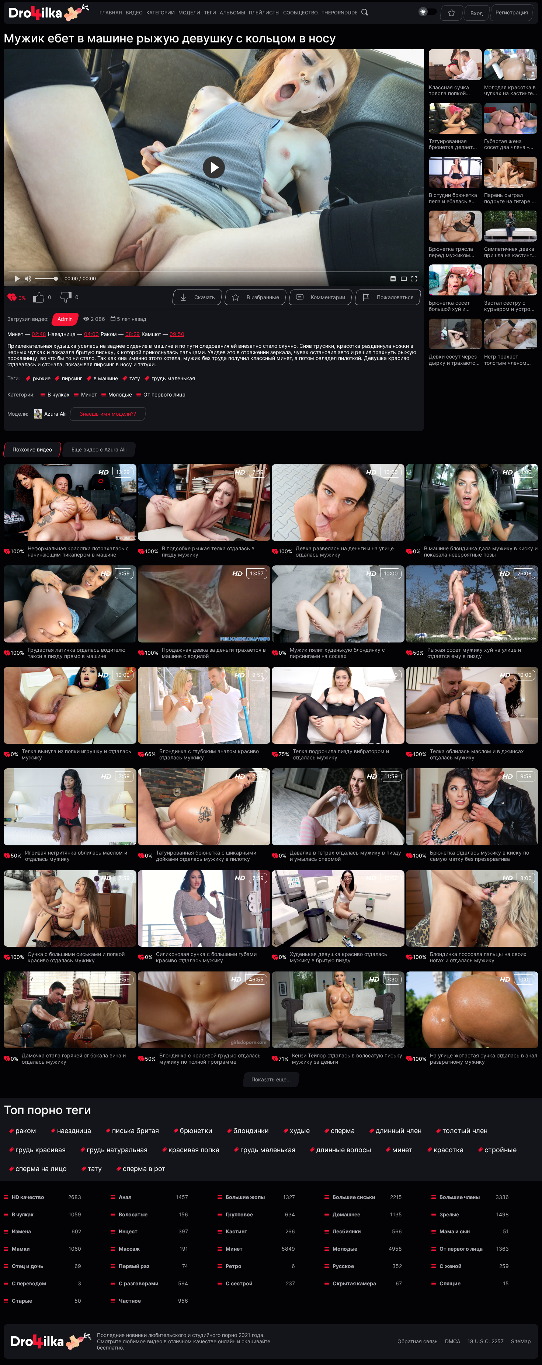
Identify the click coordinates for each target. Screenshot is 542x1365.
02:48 (39, 334)
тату (95, 1168)
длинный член (398, 1130)
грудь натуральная (117, 1150)
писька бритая (135, 1130)
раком (25, 1130)
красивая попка (193, 1150)
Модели (189, 12)
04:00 (91, 334)
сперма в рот (144, 1168)
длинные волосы (343, 1150)
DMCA (452, 1341)
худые (300, 1130)
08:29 (132, 334)
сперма (343, 1130)
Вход (476, 13)
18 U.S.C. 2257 (486, 1341)
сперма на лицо (41, 1168)
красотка (448, 1150)
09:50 (177, 334)
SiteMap (521, 1341)
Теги (210, 12)
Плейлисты (264, 12)
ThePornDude (340, 12)
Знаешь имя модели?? (108, 413)
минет (402, 1150)
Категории (160, 12)
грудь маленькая (267, 1150)
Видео (134, 12)
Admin (65, 319)
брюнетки (196, 1130)
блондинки (251, 1130)
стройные (500, 1150)
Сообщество (300, 12)
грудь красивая (40, 1150)
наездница (74, 1130)
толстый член (464, 1130)
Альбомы (232, 12)
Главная (111, 12)
